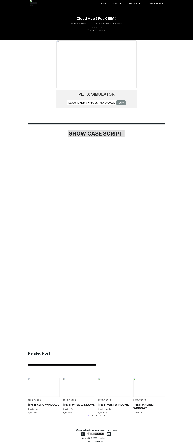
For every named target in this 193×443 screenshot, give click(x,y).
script (115, 3)
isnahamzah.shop (155, 3)
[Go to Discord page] (108, 434)
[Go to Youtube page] (84, 434)
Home (103, 3)
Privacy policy (112, 430)
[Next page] (109, 416)
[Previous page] (84, 416)
